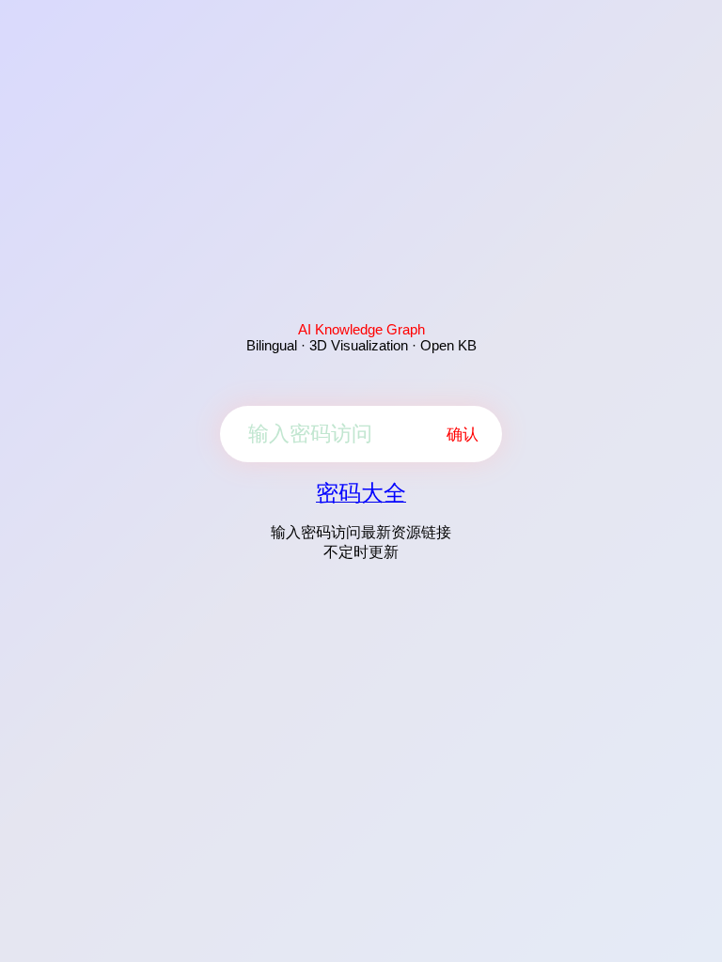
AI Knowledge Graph (361, 329)
